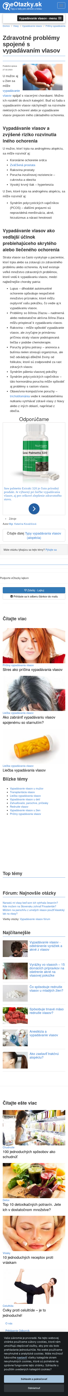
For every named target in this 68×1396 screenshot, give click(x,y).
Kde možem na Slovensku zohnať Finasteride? (29, 906)
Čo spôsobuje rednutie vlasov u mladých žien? (46, 988)
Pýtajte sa (51, 549)
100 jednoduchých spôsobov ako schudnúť (29, 1154)
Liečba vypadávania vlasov (18, 713)
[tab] (34, 518)
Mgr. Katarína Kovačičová (22, 523)
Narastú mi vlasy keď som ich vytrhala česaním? (30, 902)
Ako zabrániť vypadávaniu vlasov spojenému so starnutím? (29, 719)
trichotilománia (20, 396)
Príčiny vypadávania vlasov (18, 665)
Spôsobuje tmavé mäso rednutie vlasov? (47, 1011)
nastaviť (22, 1357)
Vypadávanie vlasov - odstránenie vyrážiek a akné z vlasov (46, 946)
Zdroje (12, 518)
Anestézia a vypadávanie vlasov (44, 1033)
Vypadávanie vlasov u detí (25, 799)
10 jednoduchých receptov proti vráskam (28, 1260)
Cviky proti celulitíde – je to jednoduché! (24, 1312)
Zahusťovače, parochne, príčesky (29, 803)
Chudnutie (9, 1147)
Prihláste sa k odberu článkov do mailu (35, 596)
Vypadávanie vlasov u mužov (26, 788)
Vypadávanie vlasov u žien (25, 810)
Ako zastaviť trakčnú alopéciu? (44, 1055)
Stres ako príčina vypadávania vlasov (33, 669)
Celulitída (8, 1306)
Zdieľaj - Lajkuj (35, 590)
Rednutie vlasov (19, 806)
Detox (6, 1200)
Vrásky (6, 1253)
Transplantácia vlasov (22, 792)
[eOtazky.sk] (6, 6)
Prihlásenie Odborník (17, 1330)
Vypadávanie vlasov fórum (35, 919)
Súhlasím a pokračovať (34, 1379)
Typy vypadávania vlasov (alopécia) (43, 535)
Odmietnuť (34, 1388)
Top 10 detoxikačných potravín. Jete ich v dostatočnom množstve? (32, 1207)
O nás (8, 1323)
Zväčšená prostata (22, 165)
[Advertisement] (34, 842)
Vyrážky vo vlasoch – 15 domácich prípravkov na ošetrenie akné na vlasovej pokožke (47, 969)
